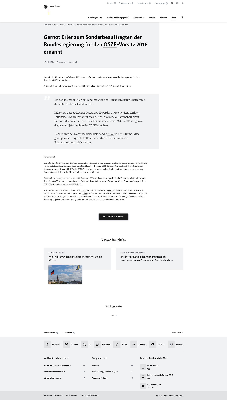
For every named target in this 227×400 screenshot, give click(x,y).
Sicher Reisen (138, 17)
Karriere (163, 17)
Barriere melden (72, 395)
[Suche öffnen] (182, 17)
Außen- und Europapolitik (118, 17)
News (173, 18)
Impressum (48, 395)
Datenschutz (59, 395)
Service (152, 17)
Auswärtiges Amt (95, 17)
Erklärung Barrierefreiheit (90, 395)
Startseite (47, 24)
